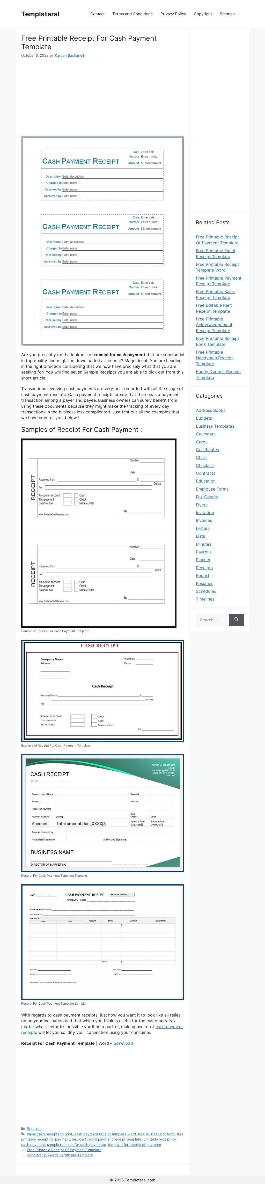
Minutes (203, 544)
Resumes (204, 583)
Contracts (205, 473)
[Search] (236, 620)
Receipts (34, 1129)
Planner (203, 559)
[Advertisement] (102, 97)
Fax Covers (207, 496)
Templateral (40, 14)
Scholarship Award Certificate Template (60, 1155)
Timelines (205, 599)
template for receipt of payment (134, 1145)
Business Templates (215, 426)
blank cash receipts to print (49, 1134)
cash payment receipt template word (105, 1134)
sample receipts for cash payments (76, 1145)
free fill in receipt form (156, 1134)
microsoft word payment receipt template (106, 1139)
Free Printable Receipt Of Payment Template (64, 1150)
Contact (97, 13)
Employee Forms (212, 489)
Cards (202, 441)
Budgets (204, 418)
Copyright (203, 13)
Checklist (205, 465)
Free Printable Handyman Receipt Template (214, 357)
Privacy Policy (173, 13)
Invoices (204, 520)
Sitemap (227, 13)
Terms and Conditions (132, 13)
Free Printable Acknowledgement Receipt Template (214, 324)
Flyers (202, 504)
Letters (203, 528)
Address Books (210, 410)
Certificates (207, 449)
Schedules (206, 591)
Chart (201, 457)
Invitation (205, 512)
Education (206, 481)
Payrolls (203, 551)
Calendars (206, 433)
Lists (200, 536)
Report (202, 575)
